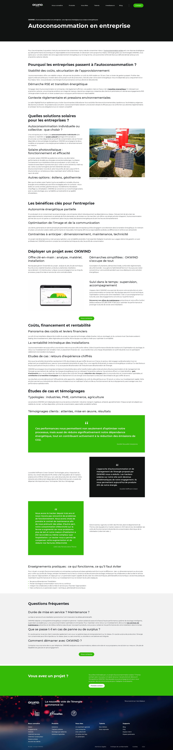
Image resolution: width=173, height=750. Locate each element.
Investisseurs (110, 5)
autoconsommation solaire (113, 50)
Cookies (135, 746)
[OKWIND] (37, 5)
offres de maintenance (110, 300)
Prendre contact (97, 686)
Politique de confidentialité (119, 746)
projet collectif (52, 137)
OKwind (31, 20)
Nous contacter (86, 318)
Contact (138, 5)
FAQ (124, 729)
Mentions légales (100, 746)
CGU (143, 746)
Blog (121, 5)
